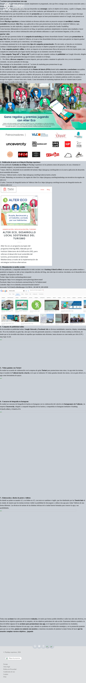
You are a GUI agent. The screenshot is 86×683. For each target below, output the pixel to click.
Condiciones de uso (9, 672)
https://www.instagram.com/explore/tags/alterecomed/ (25, 279)
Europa (5, 664)
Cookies (5, 674)
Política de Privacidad (9, 669)
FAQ (4, 677)
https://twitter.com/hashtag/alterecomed (18, 277)
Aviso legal (6, 667)
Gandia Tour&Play (62, 26)
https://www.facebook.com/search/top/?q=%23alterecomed (26, 282)
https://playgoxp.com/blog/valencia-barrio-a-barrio (39, 175)
